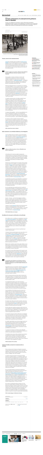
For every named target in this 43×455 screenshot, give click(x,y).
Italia (6, 135)
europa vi (6, 17)
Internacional (6, 15)
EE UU (20, 15)
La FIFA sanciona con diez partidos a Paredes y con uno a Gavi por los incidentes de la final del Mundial (36, 85)
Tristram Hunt (24, 266)
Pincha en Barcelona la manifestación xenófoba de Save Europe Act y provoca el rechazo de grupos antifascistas (36, 60)
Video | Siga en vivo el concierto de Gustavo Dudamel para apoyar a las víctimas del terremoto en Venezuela (36, 66)
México (22, 15)
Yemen (6, 103)
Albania (23, 102)
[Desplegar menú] (2, 11)
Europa (19, 15)
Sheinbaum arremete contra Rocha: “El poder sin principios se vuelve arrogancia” (36, 63)
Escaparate (3, 433)
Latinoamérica (24, 15)
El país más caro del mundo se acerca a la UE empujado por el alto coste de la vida (36, 83)
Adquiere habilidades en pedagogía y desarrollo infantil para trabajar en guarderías (24, 441)
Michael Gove (19, 253)
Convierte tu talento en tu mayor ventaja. (13, 442)
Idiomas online (19, 433)
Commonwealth (8, 325)
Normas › (27, 398)
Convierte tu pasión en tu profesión (37, 440)
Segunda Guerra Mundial (15, 234)
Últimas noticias (39, 15)
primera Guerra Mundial (21, 136)
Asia (29, 15)
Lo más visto (33, 73)
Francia (6, 61)
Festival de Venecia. (17, 209)
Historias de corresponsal (34, 15)
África (30, 15)
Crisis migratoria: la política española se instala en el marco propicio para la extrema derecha (36, 68)
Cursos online (15, 433)
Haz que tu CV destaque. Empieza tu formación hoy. (31, 440)
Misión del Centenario (18, 80)
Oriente (27, 15)
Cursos (12, 433)
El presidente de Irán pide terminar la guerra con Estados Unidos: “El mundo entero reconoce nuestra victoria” (36, 81)
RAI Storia (14, 205)
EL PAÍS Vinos (23, 433)
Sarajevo (10, 164)
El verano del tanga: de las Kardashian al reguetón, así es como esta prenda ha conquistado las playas (36, 78)
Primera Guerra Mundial (19, 373)
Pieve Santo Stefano (17, 176)
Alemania (15, 238)
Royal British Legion (18, 294)
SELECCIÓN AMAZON (8, 433)
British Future (8, 235)
